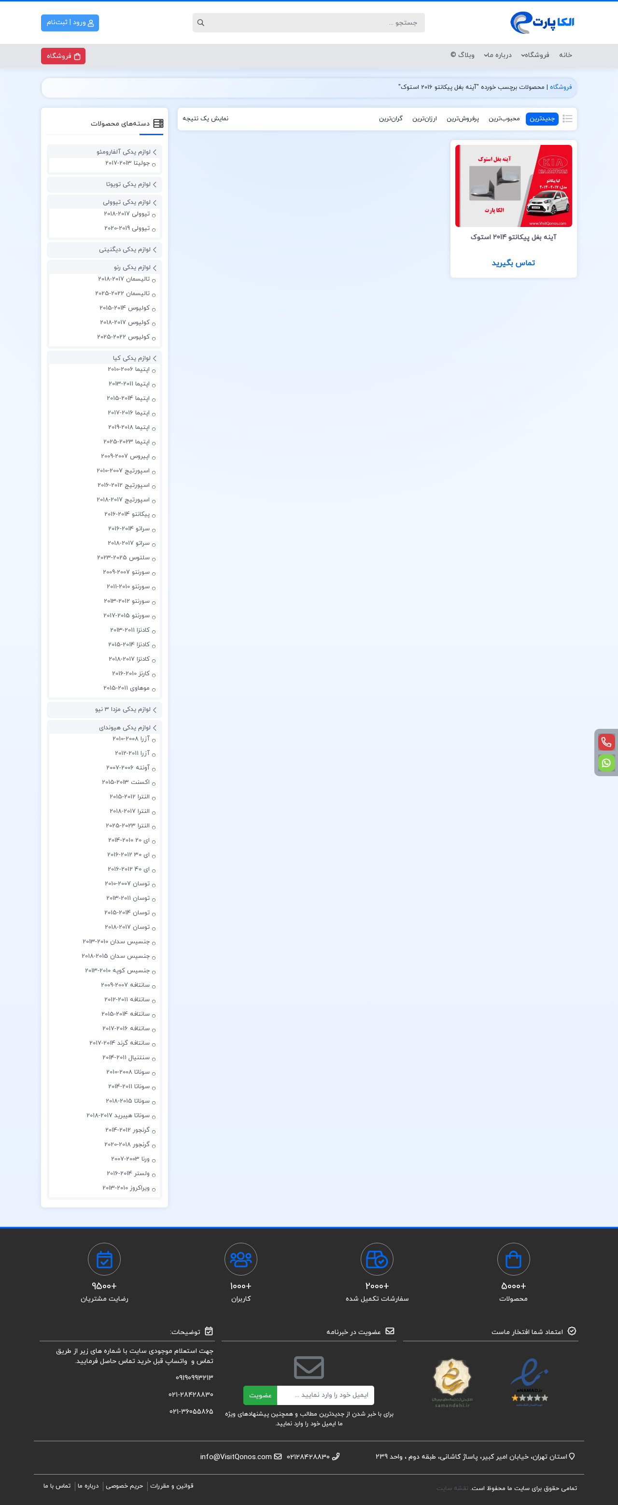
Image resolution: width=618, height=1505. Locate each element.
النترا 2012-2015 (130, 797)
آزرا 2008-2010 (131, 739)
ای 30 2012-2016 (128, 855)
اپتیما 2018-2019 (129, 427)
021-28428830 (191, 1395)
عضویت (260, 1395)
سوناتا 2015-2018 (128, 1101)
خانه (565, 55)
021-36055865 (191, 1412)
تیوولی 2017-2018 (127, 214)
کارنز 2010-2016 (131, 673)
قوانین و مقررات (171, 1486)
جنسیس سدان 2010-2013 (116, 941)
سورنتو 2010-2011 (128, 586)
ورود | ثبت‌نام (67, 22)
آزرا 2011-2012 (132, 753)
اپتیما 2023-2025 (126, 442)
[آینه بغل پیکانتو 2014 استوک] (513, 185)
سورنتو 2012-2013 (127, 601)
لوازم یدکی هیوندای (125, 728)
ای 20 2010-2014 (129, 840)
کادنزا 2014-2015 (129, 644)
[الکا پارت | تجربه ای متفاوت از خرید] (543, 23)
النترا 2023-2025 (128, 826)
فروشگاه (537, 55)
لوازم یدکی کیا (132, 358)
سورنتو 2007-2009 (126, 572)
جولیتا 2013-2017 (127, 163)
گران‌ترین (391, 118)
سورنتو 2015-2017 (126, 615)
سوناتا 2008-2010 (128, 1072)
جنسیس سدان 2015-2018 (116, 956)
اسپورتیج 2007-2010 (123, 471)
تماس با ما (56, 1486)
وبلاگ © (462, 55)
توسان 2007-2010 (127, 884)
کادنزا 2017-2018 (129, 659)
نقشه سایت (453, 1488)
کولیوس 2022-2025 (123, 337)
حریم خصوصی (124, 1486)
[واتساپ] (606, 762)
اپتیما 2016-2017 (129, 413)
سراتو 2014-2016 (129, 529)
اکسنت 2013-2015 (126, 782)
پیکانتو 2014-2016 (127, 514)
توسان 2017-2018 (127, 927)
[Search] (202, 22)
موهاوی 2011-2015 (126, 688)
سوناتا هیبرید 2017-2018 (118, 1115)
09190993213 (194, 1378)
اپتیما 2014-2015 (128, 398)
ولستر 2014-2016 (128, 1173)
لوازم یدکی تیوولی (127, 202)
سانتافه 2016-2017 (126, 1028)
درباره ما (500, 55)
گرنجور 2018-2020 (127, 1144)
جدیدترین (542, 118)
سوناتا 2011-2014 (129, 1086)
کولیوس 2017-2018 (125, 322)
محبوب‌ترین (504, 118)
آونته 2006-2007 (128, 768)
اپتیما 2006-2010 (129, 369)
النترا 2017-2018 (130, 811)
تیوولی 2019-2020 (127, 228)
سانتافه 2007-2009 (125, 985)
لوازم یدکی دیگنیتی (125, 249)
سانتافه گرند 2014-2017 (119, 1043)
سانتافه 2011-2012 (127, 999)
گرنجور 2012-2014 (127, 1130)
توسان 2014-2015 (127, 913)
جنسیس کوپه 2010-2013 (117, 970)
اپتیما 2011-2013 (129, 384)
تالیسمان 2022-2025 (122, 293)
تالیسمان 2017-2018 (124, 279)
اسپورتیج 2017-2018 (123, 500)
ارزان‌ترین (424, 118)
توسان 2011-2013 (128, 898)
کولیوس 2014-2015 (124, 308)
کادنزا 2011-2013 (130, 630)
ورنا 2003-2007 (130, 1159)
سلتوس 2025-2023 (123, 558)
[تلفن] (606, 742)
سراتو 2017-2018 (129, 543)
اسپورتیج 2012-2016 (124, 485)
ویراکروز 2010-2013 (126, 1188)
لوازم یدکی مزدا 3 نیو (123, 709)
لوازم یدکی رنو (132, 267)
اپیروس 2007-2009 (125, 456)
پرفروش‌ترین (463, 118)
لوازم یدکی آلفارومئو (124, 152)
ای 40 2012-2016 (129, 869)
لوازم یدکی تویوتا (128, 184)
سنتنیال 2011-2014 (126, 1057)
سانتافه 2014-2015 (125, 1014)
